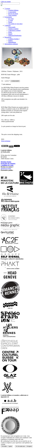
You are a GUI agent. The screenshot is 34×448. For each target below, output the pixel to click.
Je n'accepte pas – (24, 446)
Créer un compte (6, 1)
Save (12, 146)
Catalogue (8, 25)
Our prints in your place (15, 24)
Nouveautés (11, 27)
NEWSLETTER (6, 168)
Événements (8, 17)
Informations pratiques (11, 44)
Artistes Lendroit (13, 29)
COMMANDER (15, 81)
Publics (10, 40)
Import (10, 34)
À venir (10, 20)
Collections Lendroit (14, 30)
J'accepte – (7, 446)
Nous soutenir (12, 15)
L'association (12, 12)
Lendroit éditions (13, 10)
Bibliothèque (12, 42)
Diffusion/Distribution (14, 35)
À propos (7, 8)
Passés (10, 22)
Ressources (8, 37)
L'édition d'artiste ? (14, 39)
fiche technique (5, 141)
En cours (11, 18)
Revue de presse (13, 13)
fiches (10, 32)
